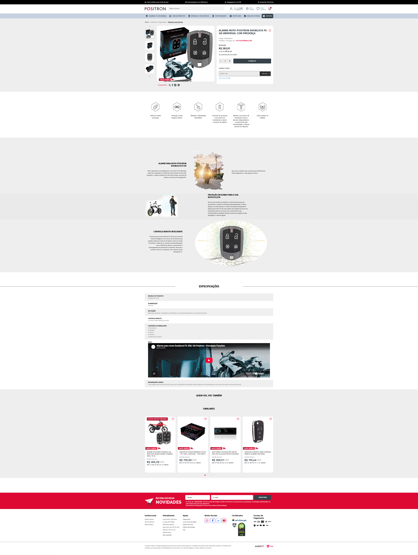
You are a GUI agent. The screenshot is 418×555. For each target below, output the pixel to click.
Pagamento (186, 519)
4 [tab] (212, 475)
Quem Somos (149, 519)
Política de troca (188, 524)
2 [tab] (207, 475)
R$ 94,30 (228, 51)
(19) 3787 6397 (169, 522)
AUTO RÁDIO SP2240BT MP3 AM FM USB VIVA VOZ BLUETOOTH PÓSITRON (225, 453)
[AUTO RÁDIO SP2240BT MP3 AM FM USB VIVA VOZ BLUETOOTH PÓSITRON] (225, 431)
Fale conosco (149, 524)
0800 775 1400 (172, 519)
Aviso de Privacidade (219, 505)
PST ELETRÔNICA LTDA (244, 41)
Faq (184, 530)
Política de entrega (189, 527)
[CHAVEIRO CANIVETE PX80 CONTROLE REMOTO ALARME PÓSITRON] (258, 431)
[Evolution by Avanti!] (259, 546)
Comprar (252, 61)
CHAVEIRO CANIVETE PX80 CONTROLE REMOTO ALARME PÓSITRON (257, 453)
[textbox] (196, 8)
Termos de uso (149, 522)
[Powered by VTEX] (269, 546)
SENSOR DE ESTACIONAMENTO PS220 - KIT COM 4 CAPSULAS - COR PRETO (192, 453)
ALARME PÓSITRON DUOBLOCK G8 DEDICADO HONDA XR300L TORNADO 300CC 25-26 (160, 454)
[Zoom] (149, 33)
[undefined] (185, 54)
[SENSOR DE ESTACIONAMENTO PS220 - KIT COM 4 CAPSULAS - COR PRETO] (193, 431)
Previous (149, 26)
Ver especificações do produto (228, 54)
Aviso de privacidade (189, 522)
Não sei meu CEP (223, 78)
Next (149, 76)
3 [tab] (210, 475)
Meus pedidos (167, 535)
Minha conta (167, 532)
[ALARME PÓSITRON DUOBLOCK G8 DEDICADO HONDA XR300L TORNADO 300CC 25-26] (160, 431)
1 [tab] (205, 475)
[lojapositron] (147, 22)
